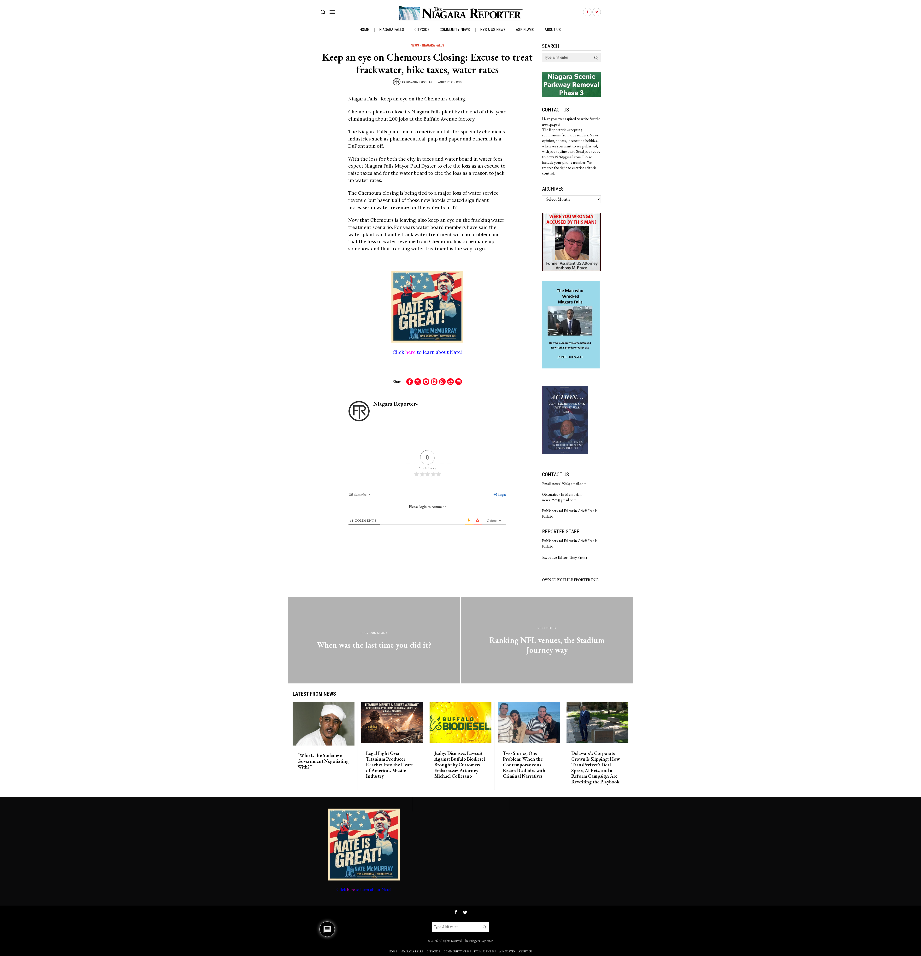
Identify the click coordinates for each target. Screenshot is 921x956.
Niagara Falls (433, 45)
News (415, 45)
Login (501, 494)
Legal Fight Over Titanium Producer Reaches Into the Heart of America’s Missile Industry (389, 765)
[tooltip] (587, 12)
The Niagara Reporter (478, 940)
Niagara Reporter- (420, 81)
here (410, 352)
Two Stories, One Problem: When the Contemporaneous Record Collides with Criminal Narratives (524, 765)
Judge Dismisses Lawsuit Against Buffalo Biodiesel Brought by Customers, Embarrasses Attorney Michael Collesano (459, 765)
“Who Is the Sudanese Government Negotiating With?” (323, 761)
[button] (596, 57)
